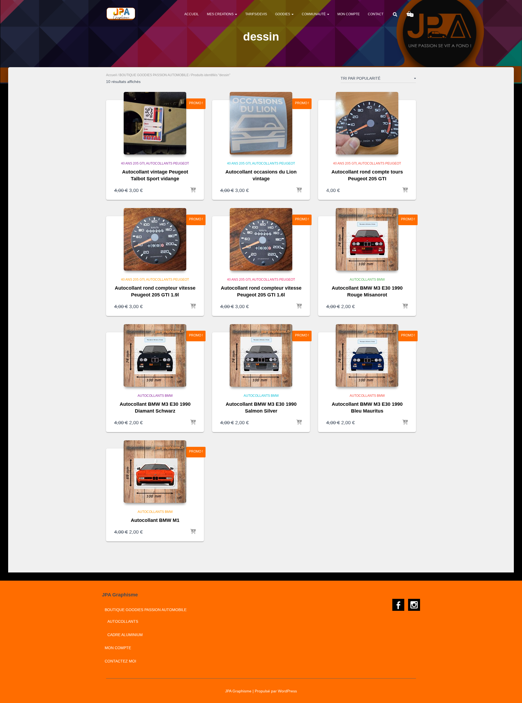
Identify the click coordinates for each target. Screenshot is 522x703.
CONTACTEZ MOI (120, 661)
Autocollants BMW (367, 279)
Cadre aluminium (125, 635)
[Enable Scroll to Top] (511, 692)
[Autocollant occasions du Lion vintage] (261, 123)
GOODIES (283, 14)
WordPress (287, 691)
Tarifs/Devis (256, 14)
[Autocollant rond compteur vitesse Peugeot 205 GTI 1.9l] (155, 239)
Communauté (314, 14)
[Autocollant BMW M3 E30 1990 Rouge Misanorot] (367, 239)
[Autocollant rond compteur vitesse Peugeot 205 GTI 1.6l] (261, 239)
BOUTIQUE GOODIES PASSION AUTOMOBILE (154, 75)
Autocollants (122, 621)
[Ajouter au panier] (193, 190)
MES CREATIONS (220, 14)
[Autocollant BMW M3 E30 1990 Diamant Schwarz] (155, 355)
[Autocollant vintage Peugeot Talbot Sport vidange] (155, 123)
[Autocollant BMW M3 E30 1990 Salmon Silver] (261, 355)
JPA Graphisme (238, 691)
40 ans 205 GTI (133, 163)
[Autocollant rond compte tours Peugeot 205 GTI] (367, 123)
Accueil (191, 14)
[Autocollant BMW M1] (155, 471)
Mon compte (348, 14)
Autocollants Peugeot (167, 163)
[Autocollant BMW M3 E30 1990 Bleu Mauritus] (367, 355)
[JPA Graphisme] (121, 14)
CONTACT (375, 14)
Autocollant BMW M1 (155, 520)
